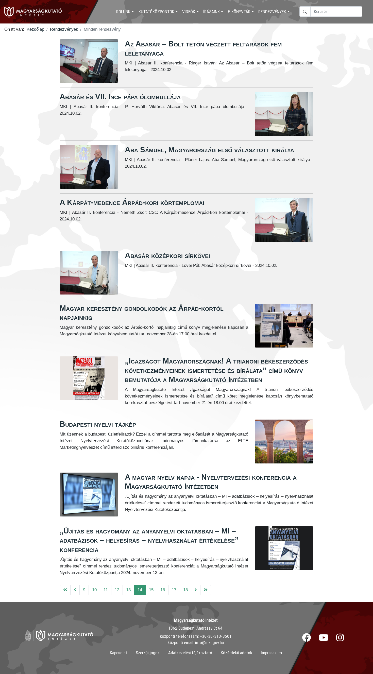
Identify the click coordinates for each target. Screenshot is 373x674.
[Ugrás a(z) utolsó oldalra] (205, 590)
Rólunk (123, 11)
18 (185, 589)
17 (174, 589)
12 (117, 589)
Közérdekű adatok (236, 652)
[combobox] (336, 11)
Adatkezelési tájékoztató (190, 652)
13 (128, 589)
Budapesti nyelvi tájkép (98, 424)
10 (94, 589)
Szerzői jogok (148, 652)
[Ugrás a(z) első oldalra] (65, 590)
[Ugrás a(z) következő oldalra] (195, 590)
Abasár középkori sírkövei (167, 255)
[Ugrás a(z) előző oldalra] (75, 590)
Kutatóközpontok (156, 11)
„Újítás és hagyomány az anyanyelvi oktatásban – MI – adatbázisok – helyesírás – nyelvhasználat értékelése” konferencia (149, 540)
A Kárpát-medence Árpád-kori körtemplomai (132, 202)
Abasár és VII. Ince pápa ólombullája (120, 96)
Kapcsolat (118, 652)
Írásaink (211, 11)
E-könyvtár (239, 11)
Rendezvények (272, 11)
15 (151, 589)
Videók (188, 11)
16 (162, 589)
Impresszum (271, 652)
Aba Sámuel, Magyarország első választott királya (209, 149)
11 (106, 589)
